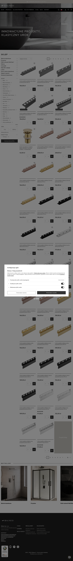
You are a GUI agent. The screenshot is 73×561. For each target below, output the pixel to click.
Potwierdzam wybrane (21, 292)
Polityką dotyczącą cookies (39, 273)
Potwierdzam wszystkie (51, 292)
